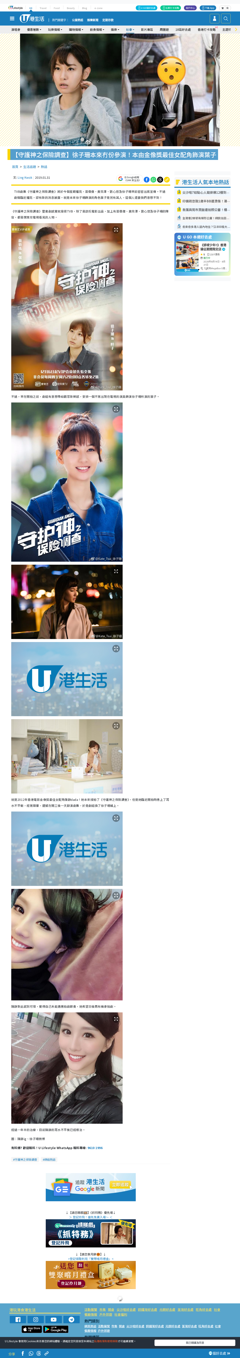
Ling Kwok (25, 177)
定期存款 (108, 20)
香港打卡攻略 (207, 29)
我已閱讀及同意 (195, 1342)
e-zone (98, 8)
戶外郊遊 (105, 1314)
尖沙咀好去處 (126, 1309)
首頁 (15, 166)
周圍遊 (164, 29)
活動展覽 (90, 1309)
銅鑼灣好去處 (147, 1309)
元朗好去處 (167, 1309)
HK (30, 8)
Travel (43, 8)
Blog (84, 8)
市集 (102, 1309)
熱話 (44, 166)
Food (57, 8)
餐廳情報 (90, 1314)
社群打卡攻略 (172, 7)
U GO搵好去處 (148, 7)
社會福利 (120, 1314)
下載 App (209, 7)
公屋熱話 (77, 20)
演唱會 (15, 29)
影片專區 (147, 29)
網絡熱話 (50, 1159)
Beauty (71, 8)
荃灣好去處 (186, 1309)
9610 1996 (95, 1147)
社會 (217, 1309)
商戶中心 (190, 7)
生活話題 (29, 166)
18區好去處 (183, 29)
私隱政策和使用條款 (106, 1341)
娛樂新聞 (92, 20)
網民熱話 (90, 1326)
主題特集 (228, 29)
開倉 (111, 1309)
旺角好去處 (204, 1309)
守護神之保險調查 (26, 1159)
